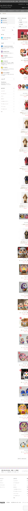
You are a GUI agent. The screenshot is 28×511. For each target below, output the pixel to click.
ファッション (3, 106)
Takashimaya (5, 22)
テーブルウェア (11, 10)
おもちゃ (22, 10)
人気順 (20, 22)
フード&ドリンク (16, 495)
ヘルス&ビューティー (4, 101)
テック (17, 10)
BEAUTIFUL (5, 20)
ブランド (1, 482)
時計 (2, 111)
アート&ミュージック (4, 103)
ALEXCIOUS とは (21, 4)
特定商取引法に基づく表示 (16, 502)
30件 (20, 26)
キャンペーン (2, 487)
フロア (1, 480)
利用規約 (8, 502)
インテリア (4, 10)
